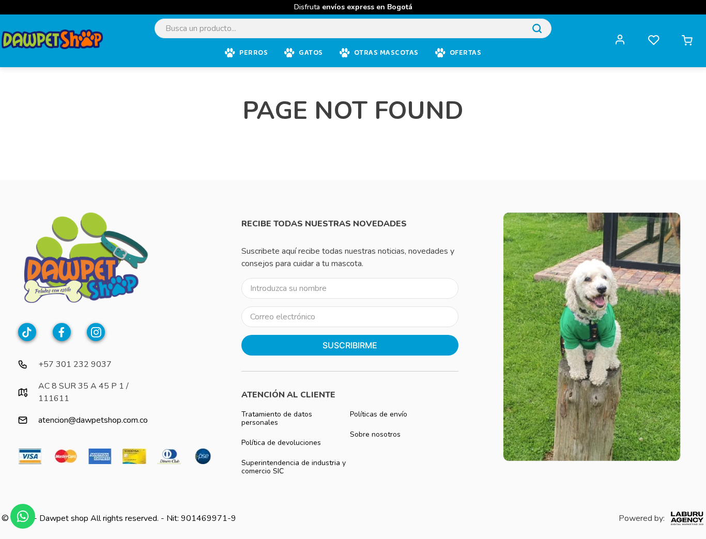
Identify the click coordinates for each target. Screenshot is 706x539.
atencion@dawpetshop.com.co (93, 420)
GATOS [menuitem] (311, 52)
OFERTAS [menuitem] (466, 52)
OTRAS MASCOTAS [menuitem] (386, 52)
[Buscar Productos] (537, 28)
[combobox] (353, 28)
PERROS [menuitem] (253, 52)
